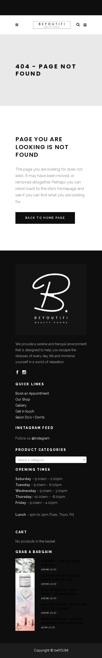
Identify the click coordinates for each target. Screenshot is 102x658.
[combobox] (51, 459)
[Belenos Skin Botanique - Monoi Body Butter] (25, 580)
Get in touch (24, 411)
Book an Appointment (32, 393)
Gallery (21, 405)
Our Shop (22, 399)
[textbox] (51, 460)
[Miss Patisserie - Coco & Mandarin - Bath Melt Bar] (25, 623)
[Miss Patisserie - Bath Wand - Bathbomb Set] (25, 594)
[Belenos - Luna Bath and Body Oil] (25, 565)
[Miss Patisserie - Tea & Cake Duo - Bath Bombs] (25, 609)
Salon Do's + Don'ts (30, 417)
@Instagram (41, 438)
